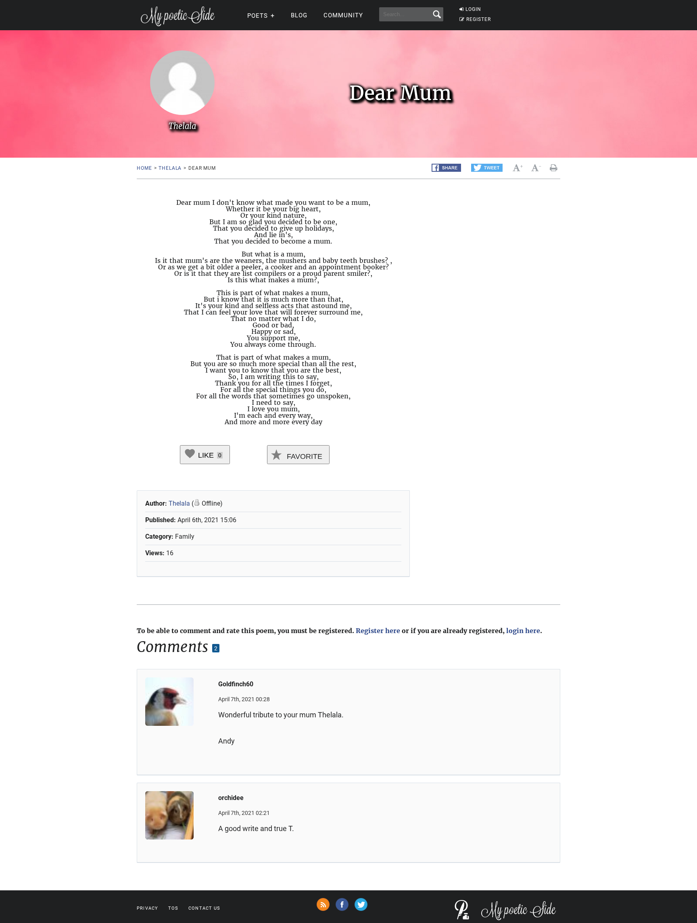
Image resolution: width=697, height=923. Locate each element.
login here (523, 631)
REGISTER (478, 19)
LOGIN (473, 9)
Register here (378, 631)
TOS (173, 908)
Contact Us (204, 908)
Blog (299, 15)
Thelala (170, 168)
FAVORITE (303, 456)
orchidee (231, 798)
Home (144, 168)
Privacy (147, 908)
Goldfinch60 (235, 684)
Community (343, 15)
